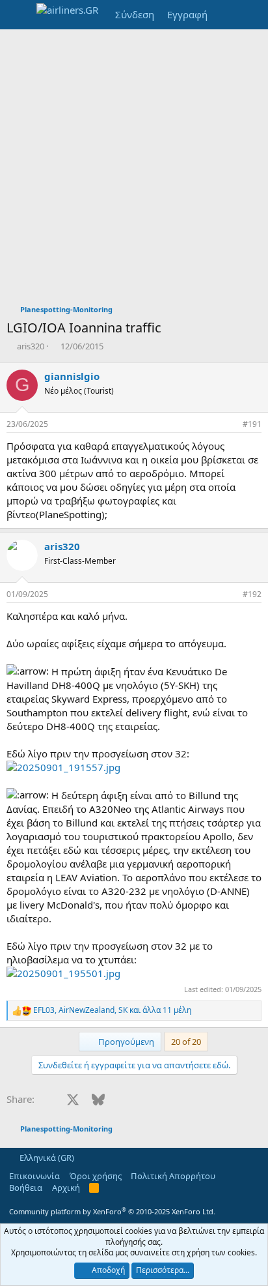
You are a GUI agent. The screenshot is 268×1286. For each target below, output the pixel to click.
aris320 (30, 346)
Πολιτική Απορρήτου (173, 1176)
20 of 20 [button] (186, 1041)
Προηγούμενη (125, 1041)
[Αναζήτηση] (252, 15)
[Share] (229, 424)
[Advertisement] (134, 170)
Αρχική (66, 1187)
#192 (252, 594)
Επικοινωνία (34, 1176)
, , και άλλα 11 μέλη (112, 1010)
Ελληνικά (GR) (46, 1157)
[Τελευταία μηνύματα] (226, 15)
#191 (252, 424)
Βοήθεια (25, 1187)
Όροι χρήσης (96, 1176)
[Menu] (18, 15)
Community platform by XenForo (112, 1211)
